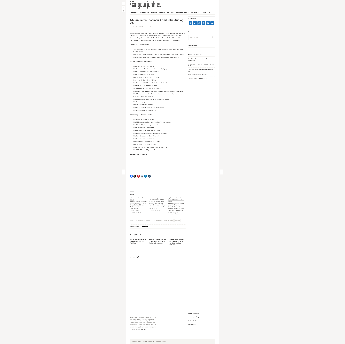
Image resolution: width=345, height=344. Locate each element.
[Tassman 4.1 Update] (158, 204)
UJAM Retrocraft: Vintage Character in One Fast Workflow (138, 241)
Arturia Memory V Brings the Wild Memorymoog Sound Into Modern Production (176, 242)
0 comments (148, 27)
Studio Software (134, 17)
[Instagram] (203, 23)
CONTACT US (192, 320)
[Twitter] (195, 23)
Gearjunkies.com (135, 341)
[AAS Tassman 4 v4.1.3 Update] (139, 205)
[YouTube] (199, 23)
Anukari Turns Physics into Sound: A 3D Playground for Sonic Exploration (157, 241)
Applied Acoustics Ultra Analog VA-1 (163, 220)
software (177, 220)
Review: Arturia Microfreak (200, 74)
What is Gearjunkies (193, 313)
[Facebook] (190, 23)
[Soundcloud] (212, 23)
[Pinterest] (208, 23)
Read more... (144, 329)
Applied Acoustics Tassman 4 (143, 220)
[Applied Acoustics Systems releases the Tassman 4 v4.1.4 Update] (177, 206)
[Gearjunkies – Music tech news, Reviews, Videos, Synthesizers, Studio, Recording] (145, 4)
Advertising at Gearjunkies (195, 317)
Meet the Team (192, 324)
